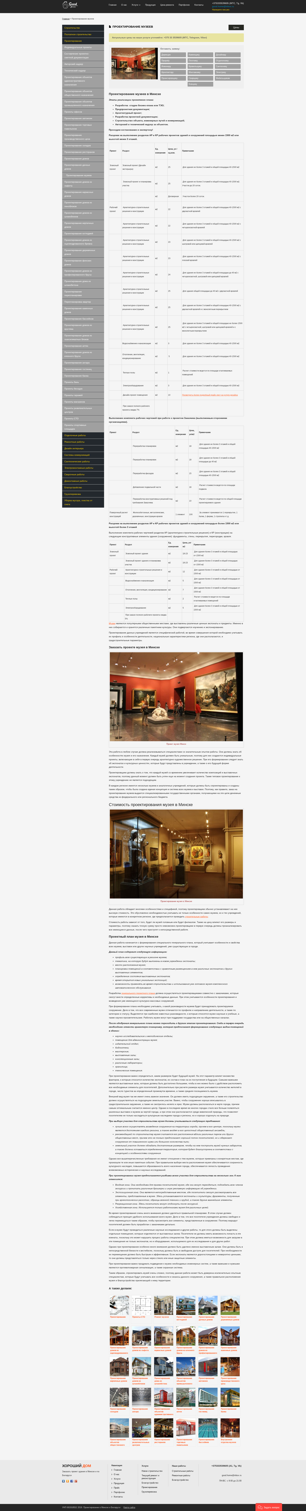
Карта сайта (129, 1507)
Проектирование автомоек (78, 118)
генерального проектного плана (138, 993)
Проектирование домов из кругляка (78, 327)
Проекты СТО (71, 418)
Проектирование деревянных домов (79, 252)
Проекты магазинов (74, 401)
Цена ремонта (167, 5)
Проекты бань (71, 382)
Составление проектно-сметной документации (76, 55)
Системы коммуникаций (77, 455)
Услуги (135, 5)
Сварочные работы (74, 474)
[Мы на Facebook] (71, 1481)
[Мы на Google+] (76, 1481)
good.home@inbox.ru (223, 6)
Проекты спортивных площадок (75, 427)
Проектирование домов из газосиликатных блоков (78, 337)
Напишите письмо (220, 9)
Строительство (72, 28)
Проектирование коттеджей (78, 233)
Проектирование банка (76, 375)
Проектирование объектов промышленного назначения (79, 103)
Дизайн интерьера (74, 448)
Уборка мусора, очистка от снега (78, 502)
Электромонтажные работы (78, 468)
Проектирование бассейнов (78, 318)
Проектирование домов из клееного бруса (78, 354)
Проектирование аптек (76, 346)
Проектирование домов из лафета (78, 184)
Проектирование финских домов (77, 262)
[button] (268, 1507)
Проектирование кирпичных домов (79, 225)
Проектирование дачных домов (77, 167)
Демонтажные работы (75, 481)
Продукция (150, 5)
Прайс (117, 1488)
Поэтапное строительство (77, 34)
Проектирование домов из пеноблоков (78, 204)
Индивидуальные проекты (78, 47)
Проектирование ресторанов (79, 152)
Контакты (198, 5)
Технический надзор (75, 70)
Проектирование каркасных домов (78, 194)
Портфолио (184, 5)
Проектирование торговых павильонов (78, 127)
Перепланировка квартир (77, 302)
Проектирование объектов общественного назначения (78, 93)
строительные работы (196, 916)
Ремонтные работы (74, 442)
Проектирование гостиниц (78, 369)
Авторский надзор (73, 64)
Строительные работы (182, 1471)
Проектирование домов (76, 158)
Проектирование (73, 41)
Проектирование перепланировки (73, 293)
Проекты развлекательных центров (78, 410)
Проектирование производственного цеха (77, 137)
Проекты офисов (73, 111)
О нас (124, 5)
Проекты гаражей (73, 395)
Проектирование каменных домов (78, 310)
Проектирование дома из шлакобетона (77, 283)
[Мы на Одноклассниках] (67, 1481)
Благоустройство (73, 487)
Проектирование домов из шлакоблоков (78, 215)
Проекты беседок (73, 388)
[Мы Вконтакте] (63, 1481)
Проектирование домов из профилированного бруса (78, 273)
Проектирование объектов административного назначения (78, 81)
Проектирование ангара (77, 362)
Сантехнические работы (77, 461)
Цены (236, 27)
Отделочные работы (75, 435)
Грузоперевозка (72, 494)
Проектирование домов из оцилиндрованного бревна (78, 242)
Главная (113, 5)
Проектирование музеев (78, 175)
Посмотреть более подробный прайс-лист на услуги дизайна (210, 395)
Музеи (112, 623)
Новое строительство (152, 1471)
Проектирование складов (77, 145)
